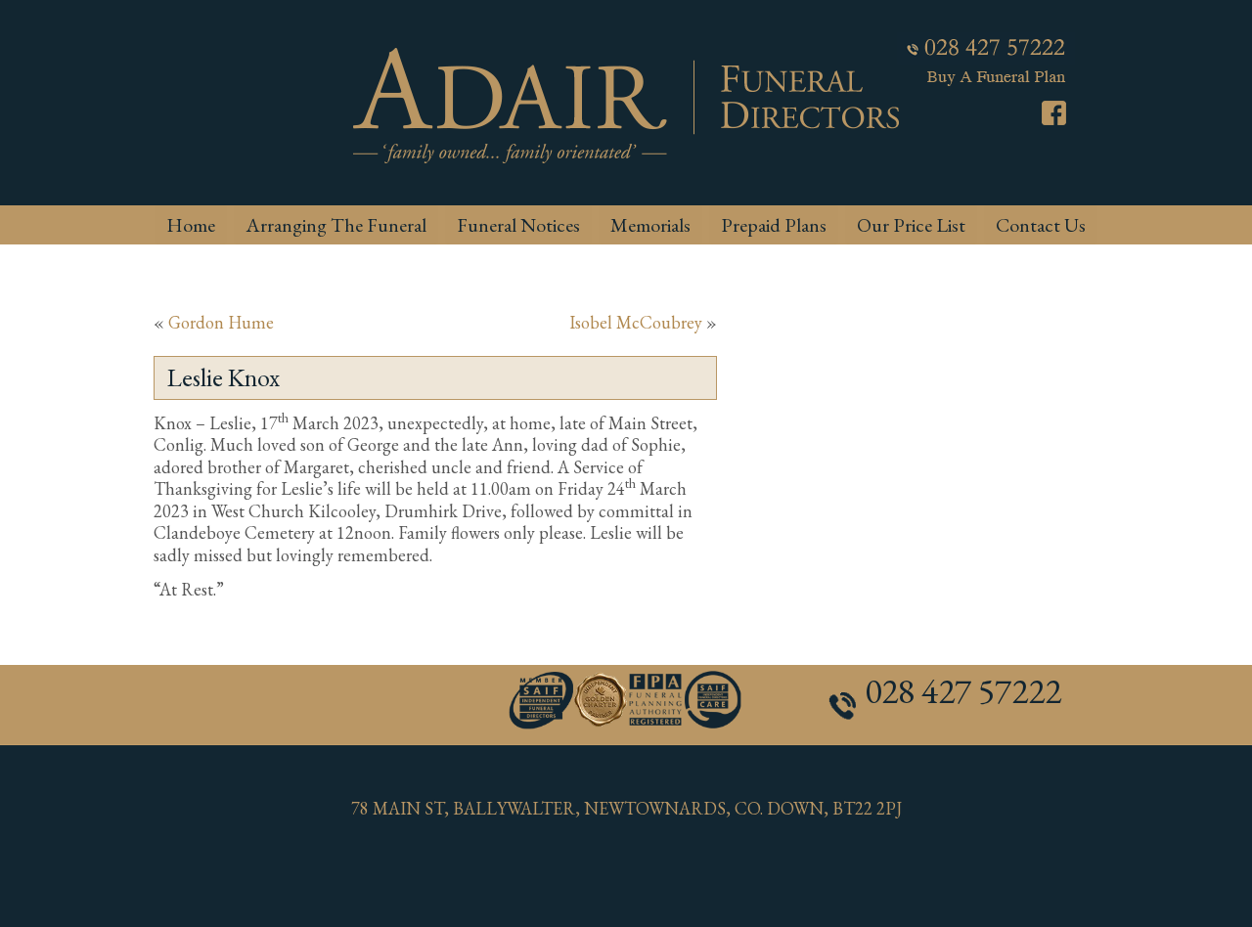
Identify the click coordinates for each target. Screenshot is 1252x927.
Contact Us (1041, 225)
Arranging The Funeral (336, 225)
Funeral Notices (518, 225)
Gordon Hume (221, 322)
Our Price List (911, 225)
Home (190, 225)
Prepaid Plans (774, 225)
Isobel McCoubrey (635, 322)
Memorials (650, 225)
